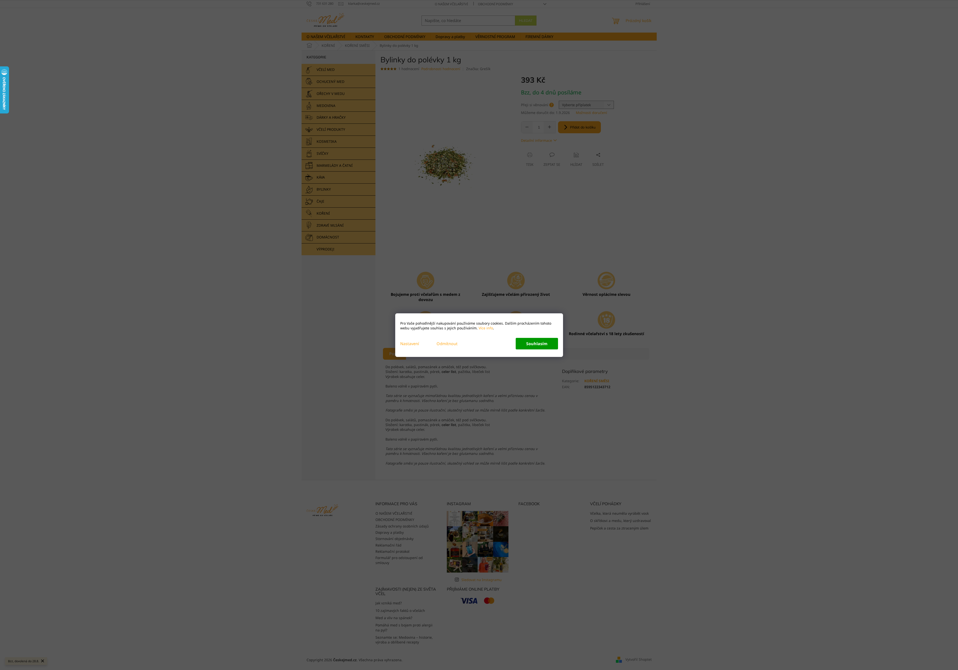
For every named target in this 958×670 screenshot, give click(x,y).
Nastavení (409, 343)
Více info (485, 328)
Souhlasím (537, 343)
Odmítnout (447, 343)
